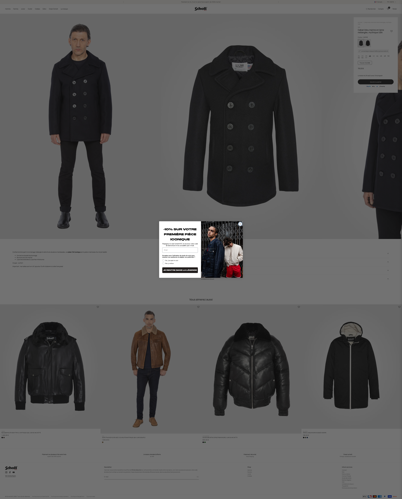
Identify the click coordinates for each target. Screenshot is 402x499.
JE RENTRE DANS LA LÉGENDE (180, 270)
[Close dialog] (240, 224)
